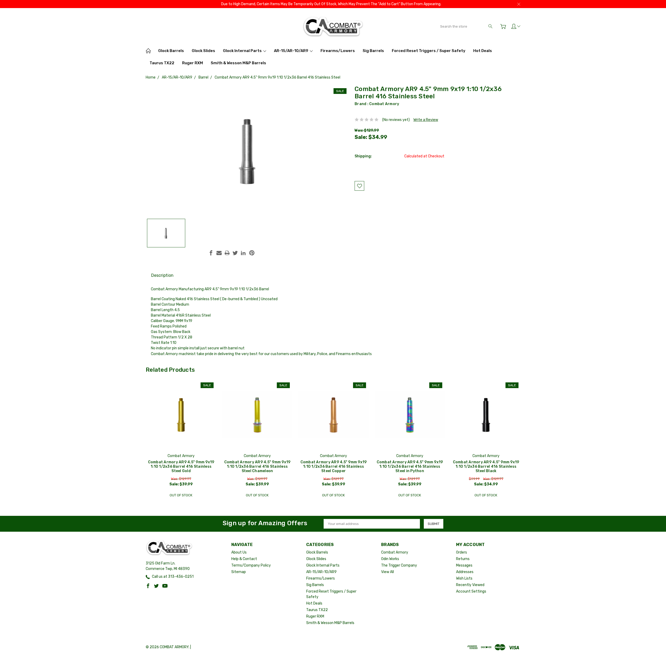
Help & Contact (244, 559)
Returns (463, 559)
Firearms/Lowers (338, 50)
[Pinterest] (251, 252)
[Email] (219, 252)
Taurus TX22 (162, 63)
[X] (235, 252)
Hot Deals (482, 50)
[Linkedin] (243, 252)
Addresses (464, 572)
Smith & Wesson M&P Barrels (238, 63)
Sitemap (238, 572)
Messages (464, 565)
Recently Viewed (470, 585)
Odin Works (390, 559)
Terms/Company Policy (251, 565)
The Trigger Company (399, 565)
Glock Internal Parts (242, 50)
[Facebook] (211, 252)
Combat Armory (384, 104)
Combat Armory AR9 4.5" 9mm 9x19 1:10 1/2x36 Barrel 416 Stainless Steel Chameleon (257, 466)
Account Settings (471, 591)
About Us (239, 552)
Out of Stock (181, 495)
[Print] (227, 252)
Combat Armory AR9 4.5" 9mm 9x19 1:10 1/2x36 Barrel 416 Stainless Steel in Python (410, 466)
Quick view (181, 429)
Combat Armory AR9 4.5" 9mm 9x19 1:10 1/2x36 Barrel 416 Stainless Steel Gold (181, 466)
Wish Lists (464, 578)
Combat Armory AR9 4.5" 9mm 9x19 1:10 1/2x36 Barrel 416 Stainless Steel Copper (333, 466)
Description (162, 275)
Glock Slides (203, 50)
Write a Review (425, 120)
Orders (461, 552)
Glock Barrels (171, 50)
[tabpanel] (181, 440)
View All (387, 572)
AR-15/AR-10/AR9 (291, 50)
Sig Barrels (373, 50)
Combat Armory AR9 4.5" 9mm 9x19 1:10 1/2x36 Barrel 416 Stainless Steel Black (486, 466)
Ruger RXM (192, 63)
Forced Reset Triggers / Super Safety (428, 50)
